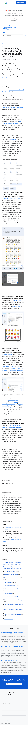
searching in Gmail (7, 354)
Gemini (5, 28)
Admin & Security (8, 29)
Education (6, 31)
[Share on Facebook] (10, 63)
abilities (16, 402)
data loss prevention (13, 408)
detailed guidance (13, 102)
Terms (9, 723)
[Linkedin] (10, 692)
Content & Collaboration (10, 27)
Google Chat (10, 59)
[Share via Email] (3, 63)
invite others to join (7, 366)
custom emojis (16, 306)
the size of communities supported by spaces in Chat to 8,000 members (12, 370)
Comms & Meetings (9, 26)
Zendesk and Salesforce (15, 427)
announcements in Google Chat (11, 198)
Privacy (5, 723)
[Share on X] (13, 63)
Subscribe (21, 3)
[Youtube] (3, 692)
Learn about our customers (9, 660)
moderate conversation (8, 404)
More (5, 32)
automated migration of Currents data (13, 107)
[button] (14, 703)
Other (14, 59)
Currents (4, 59)
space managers (13, 400)
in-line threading (19, 300)
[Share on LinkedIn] (6, 63)
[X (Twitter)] (6, 692)
